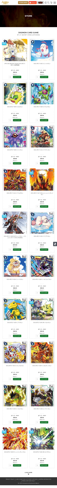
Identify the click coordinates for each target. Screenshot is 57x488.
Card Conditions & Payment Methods (27, 479)
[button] (54, 3)
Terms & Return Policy (28, 481)
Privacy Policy (10, 479)
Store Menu (23, 2)
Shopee (33, 2)
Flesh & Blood (40, 2)
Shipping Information (45, 479)
